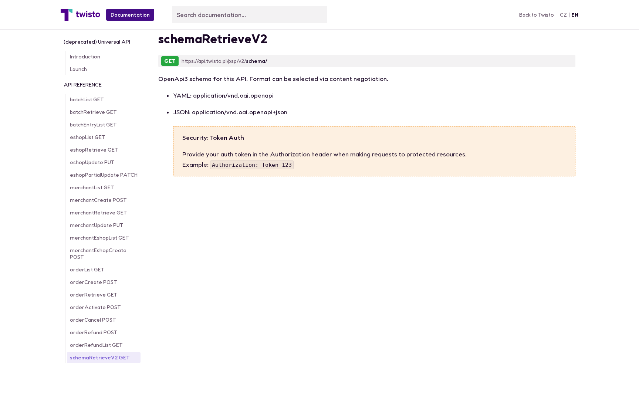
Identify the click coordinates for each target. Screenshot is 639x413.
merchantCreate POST (98, 200)
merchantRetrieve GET (98, 212)
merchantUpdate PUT (97, 225)
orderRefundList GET (96, 345)
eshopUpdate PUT (92, 162)
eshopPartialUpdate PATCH (104, 175)
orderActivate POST (95, 307)
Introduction (85, 56)
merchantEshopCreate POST (98, 253)
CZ (563, 14)
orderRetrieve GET (94, 294)
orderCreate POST (93, 282)
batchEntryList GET (93, 124)
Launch (78, 69)
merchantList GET (92, 187)
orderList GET (87, 269)
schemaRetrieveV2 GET (100, 357)
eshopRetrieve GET (94, 149)
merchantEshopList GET (99, 237)
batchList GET (87, 99)
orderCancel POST (93, 319)
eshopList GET (87, 137)
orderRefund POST (94, 332)
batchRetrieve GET (93, 112)
